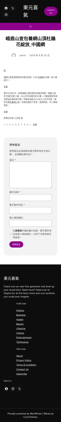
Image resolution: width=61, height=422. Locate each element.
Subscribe (21, 373)
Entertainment (23, 337)
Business (21, 315)
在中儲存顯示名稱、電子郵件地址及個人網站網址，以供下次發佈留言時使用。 (32, 234)
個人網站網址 (16, 217)
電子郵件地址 (17, 204)
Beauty (20, 324)
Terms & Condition (26, 364)
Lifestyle (20, 328)
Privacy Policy (23, 360)
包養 (6, 86)
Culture (20, 333)
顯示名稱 (14, 192)
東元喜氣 (11, 278)
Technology (22, 342)
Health (19, 319)
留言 (12, 160)
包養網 (41, 77)
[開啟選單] (30, 26)
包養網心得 (15, 102)
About (19, 355)
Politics (20, 310)
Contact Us (22, 369)
